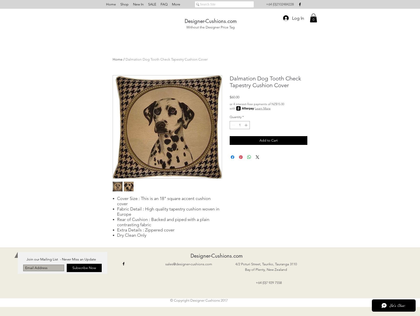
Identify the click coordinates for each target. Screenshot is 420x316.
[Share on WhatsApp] (249, 157)
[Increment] (246, 125)
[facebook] (300, 4)
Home (117, 59)
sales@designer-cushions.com (188, 264)
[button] (313, 18)
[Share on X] (257, 157)
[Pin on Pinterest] (240, 157)
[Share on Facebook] (232, 157)
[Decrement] (233, 125)
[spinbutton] (240, 125)
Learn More (263, 108)
